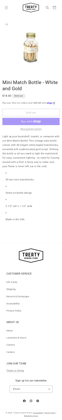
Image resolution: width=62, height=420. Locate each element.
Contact (10, 345)
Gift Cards (11, 282)
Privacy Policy (13, 310)
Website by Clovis (31, 416)
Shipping (11, 289)
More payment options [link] (31, 129)
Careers (10, 352)
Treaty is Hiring (15, 370)
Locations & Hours (16, 337)
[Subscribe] (48, 389)
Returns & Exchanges (17, 296)
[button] (6, 7)
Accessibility (13, 303)
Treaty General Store (22, 413)
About (9, 330)
